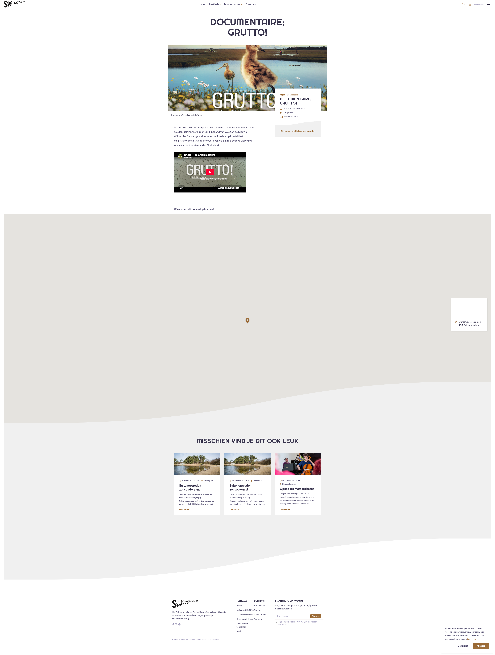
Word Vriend (260, 615)
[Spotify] (179, 625)
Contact (258, 610)
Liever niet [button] (463, 646)
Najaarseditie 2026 (245, 610)
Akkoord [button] (481, 646)
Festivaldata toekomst (242, 625)
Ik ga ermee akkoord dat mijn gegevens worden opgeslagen (297, 623)
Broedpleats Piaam (245, 619)
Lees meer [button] (471, 639)
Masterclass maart (245, 615)
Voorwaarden (201, 639)
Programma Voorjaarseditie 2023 (186, 115)
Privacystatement (214, 639)
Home (239, 606)
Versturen (315, 616)
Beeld (239, 631)
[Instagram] (176, 625)
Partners (258, 619)
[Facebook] (173, 625)
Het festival (259, 606)
